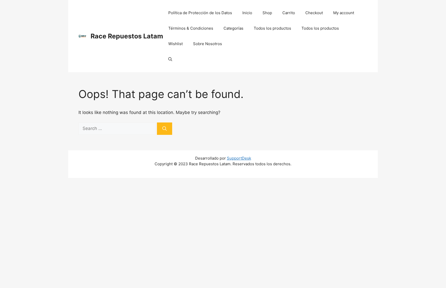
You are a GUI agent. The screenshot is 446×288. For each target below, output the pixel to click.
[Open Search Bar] (170, 59)
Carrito (288, 12)
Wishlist (175, 43)
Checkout (314, 12)
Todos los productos (272, 28)
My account (343, 12)
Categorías (233, 28)
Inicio (247, 12)
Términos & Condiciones (190, 28)
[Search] (164, 128)
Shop (267, 12)
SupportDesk (239, 158)
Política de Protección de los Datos (200, 12)
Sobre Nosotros (207, 43)
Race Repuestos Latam (127, 36)
